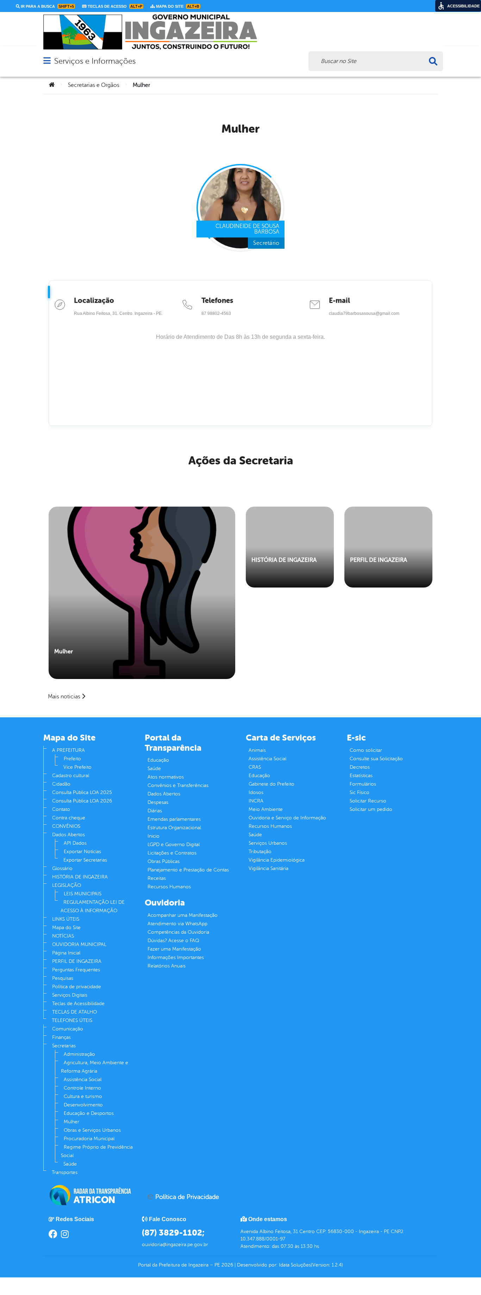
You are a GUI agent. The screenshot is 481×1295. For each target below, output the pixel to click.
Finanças (61, 1037)
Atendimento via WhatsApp (177, 923)
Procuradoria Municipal (89, 1138)
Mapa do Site (66, 927)
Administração (79, 1054)
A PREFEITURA (68, 750)
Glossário (62, 868)
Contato (61, 809)
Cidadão (61, 784)
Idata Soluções (295, 1265)
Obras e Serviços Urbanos (92, 1130)
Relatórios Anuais (167, 966)
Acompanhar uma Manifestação (183, 915)
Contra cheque (68, 817)
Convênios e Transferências (178, 785)
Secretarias (64, 1045)
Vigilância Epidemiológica (277, 860)
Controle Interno (82, 1088)
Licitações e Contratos (172, 853)
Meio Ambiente (266, 809)
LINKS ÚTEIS (65, 919)
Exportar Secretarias (85, 860)
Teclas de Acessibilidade (78, 1003)
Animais (257, 750)
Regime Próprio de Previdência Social (97, 1151)
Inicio (154, 836)
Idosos (256, 792)
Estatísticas (361, 775)
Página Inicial (66, 953)
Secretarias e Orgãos (93, 85)
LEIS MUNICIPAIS (82, 893)
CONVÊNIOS (66, 826)
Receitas (157, 878)
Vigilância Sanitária (268, 868)
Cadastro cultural (70, 775)
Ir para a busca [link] (47, 6)
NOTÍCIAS (63, 936)
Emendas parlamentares (174, 819)
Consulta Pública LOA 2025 (82, 792)
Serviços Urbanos (268, 843)
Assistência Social (82, 1079)
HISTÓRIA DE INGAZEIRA (284, 560)
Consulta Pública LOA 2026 (82, 801)
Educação (158, 760)
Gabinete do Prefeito (271, 784)
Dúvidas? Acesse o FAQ (173, 940)
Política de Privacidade (186, 1196)
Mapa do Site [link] (177, 6)
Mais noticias (64, 696)
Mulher (63, 651)
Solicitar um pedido (371, 809)
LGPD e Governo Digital (174, 844)
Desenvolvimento (83, 1104)
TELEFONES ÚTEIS (72, 1020)
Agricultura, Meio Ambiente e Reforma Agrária (94, 1067)
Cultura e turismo (83, 1096)
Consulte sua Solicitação (376, 758)
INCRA (256, 801)
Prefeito (72, 758)
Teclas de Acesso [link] (114, 6)
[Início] (52, 85)
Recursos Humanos (169, 886)
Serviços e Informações (95, 61)
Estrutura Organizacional (174, 827)
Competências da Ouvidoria (178, 932)
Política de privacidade (76, 986)
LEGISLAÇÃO (66, 885)
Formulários (363, 784)
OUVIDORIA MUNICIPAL (79, 944)
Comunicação (67, 1028)
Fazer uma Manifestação (174, 949)
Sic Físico (359, 792)
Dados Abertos (68, 834)
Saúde (70, 1164)
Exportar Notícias (82, 851)
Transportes (64, 1172)
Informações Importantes (176, 957)
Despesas (158, 802)
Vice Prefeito (77, 767)
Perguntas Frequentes (76, 969)
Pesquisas (62, 978)
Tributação (260, 851)
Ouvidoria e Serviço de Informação (287, 817)
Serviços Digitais (69, 995)
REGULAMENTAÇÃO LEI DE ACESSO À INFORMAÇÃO (93, 906)
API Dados (75, 843)
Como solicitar (366, 750)
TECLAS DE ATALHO (74, 1012)
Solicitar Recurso (368, 801)
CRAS (255, 767)
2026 (226, 1265)
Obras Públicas (164, 861)
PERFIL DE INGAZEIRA (378, 560)
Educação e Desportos (89, 1113)
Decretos (360, 767)
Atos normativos (166, 777)
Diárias (155, 810)
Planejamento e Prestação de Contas (188, 869)
